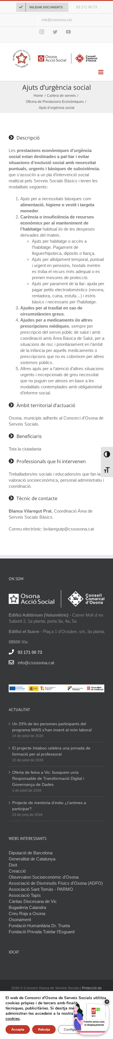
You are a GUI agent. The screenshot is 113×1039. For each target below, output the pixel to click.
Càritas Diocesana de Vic (33, 901)
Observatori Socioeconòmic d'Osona (44, 877)
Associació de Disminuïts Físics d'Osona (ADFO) (56, 883)
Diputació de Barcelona (30, 852)
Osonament (20, 919)
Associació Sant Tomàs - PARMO (41, 889)
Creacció (17, 871)
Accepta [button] (17, 1029)
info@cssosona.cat (36, 662)
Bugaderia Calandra (27, 907)
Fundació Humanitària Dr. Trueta (39, 925)
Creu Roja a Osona (27, 913)
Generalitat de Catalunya (32, 858)
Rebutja (44, 1029)
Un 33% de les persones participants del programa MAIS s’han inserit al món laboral (52, 726)
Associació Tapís (25, 895)
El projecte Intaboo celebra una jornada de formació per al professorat (51, 751)
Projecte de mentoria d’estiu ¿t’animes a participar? (49, 805)
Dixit (13, 864)
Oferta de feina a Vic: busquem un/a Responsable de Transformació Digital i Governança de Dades (48, 778)
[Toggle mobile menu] (101, 72)
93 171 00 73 (30, 652)
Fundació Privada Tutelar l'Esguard (41, 931)
